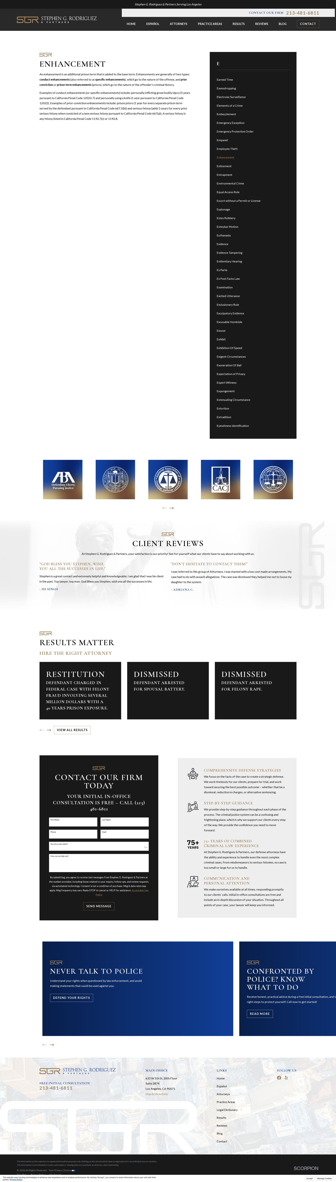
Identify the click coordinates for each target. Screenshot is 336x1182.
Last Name (106, 820)
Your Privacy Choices (60, 1170)
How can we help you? (60, 856)
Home (221, 1078)
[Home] (57, 20)
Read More (260, 1014)
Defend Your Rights (71, 997)
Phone (53, 832)
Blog (220, 1133)
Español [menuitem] (152, 24)
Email (104, 832)
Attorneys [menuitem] (178, 24)
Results (221, 1117)
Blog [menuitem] (283, 24)
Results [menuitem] (239, 24)
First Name (55, 820)
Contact (308, 24)
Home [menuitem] (131, 24)
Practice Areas (226, 1102)
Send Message (98, 906)
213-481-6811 (302, 13)
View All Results (72, 730)
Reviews (222, 1125)
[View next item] (171, 508)
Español (222, 1086)
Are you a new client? (59, 844)
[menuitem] (253, 79)
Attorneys (223, 1094)
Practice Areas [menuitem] (210, 24)
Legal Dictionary (227, 1110)
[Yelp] (286, 1078)
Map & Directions (157, 1094)
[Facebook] (279, 1078)
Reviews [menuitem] (261, 24)
